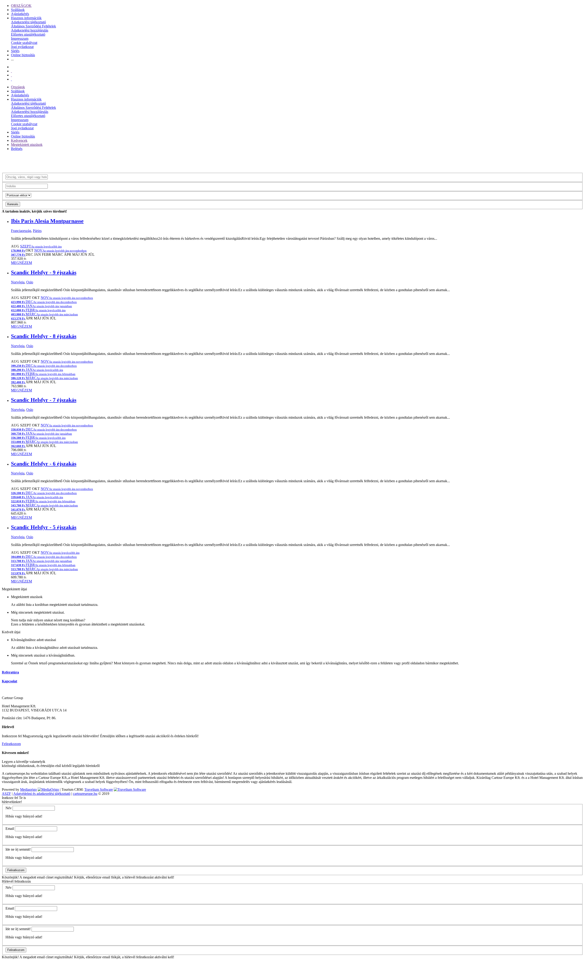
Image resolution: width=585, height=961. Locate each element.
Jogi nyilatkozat (22, 47)
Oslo (29, 282)
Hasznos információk (26, 18)
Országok (18, 87)
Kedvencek (19, 140)
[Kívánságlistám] (11, 71)
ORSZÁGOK (21, 6)
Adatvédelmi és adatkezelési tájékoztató (41, 794)
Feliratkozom (11, 744)
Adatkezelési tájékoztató (28, 22)
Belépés (16, 149)
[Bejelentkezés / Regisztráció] (11, 79)
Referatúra (10, 672)
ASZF (6, 794)
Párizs (37, 231)
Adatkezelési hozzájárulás (29, 30)
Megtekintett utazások (27, 144)
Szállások (18, 10)
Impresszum (19, 38)
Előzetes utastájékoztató (28, 34)
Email (9, 829)
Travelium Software (98, 789)
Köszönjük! (10, 877)
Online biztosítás (23, 55)
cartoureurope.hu (85, 794)
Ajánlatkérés (20, 14)
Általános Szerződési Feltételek (33, 26)
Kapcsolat (9, 681)
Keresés (12, 204)
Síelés (15, 51)
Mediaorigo (28, 789)
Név (8, 808)
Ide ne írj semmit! (18, 849)
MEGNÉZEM (21, 263)
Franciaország (21, 231)
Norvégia (17, 282)
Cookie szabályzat (24, 43)
